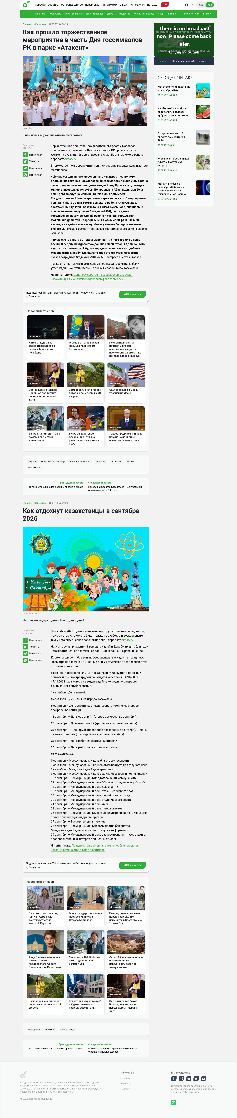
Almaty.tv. (70, 159)
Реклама (125, 1089)
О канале (126, 1078)
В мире (172, 13)
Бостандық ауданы (80, 461)
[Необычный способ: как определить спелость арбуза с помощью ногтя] (203, 112)
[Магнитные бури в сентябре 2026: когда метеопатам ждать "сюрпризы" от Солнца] (203, 187)
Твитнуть (34, 161)
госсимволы (34, 467)
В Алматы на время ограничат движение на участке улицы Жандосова (113, 1050)
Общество (124, 13)
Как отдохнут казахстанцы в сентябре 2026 (174, 88)
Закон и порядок (94, 13)
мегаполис (116, 461)
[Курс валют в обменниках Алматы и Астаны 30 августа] (203, 162)
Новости (40, 5)
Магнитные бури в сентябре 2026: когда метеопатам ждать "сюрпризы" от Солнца (172, 189)
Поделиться (35, 155)
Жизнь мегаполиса (144, 13)
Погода (152, 5)
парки (130, 461)
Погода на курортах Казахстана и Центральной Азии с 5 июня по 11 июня (115, 488)
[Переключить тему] (193, 5)
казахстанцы (67, 1029)
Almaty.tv (127, 640)
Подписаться (134, 294)
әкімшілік (100, 461)
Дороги (111, 13)
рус (209, 5)
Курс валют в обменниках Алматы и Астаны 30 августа (173, 162)
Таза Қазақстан (73, 13)
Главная (27, 24)
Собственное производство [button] (65, 5)
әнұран (32, 461)
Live (165, 4)
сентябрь (50, 1029)
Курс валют (138, 5)
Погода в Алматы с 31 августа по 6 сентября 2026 (171, 137)
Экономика (55, 13)
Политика (40, 13)
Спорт (161, 13)
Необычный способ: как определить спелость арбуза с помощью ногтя (173, 112)
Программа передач (115, 5)
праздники (34, 1029)
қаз (201, 5)
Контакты (126, 1083)
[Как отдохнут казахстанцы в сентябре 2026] (203, 90)
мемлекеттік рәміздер (53, 461)
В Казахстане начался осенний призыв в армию (56, 486)
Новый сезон (93, 5)
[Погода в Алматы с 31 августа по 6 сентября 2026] (203, 137)
